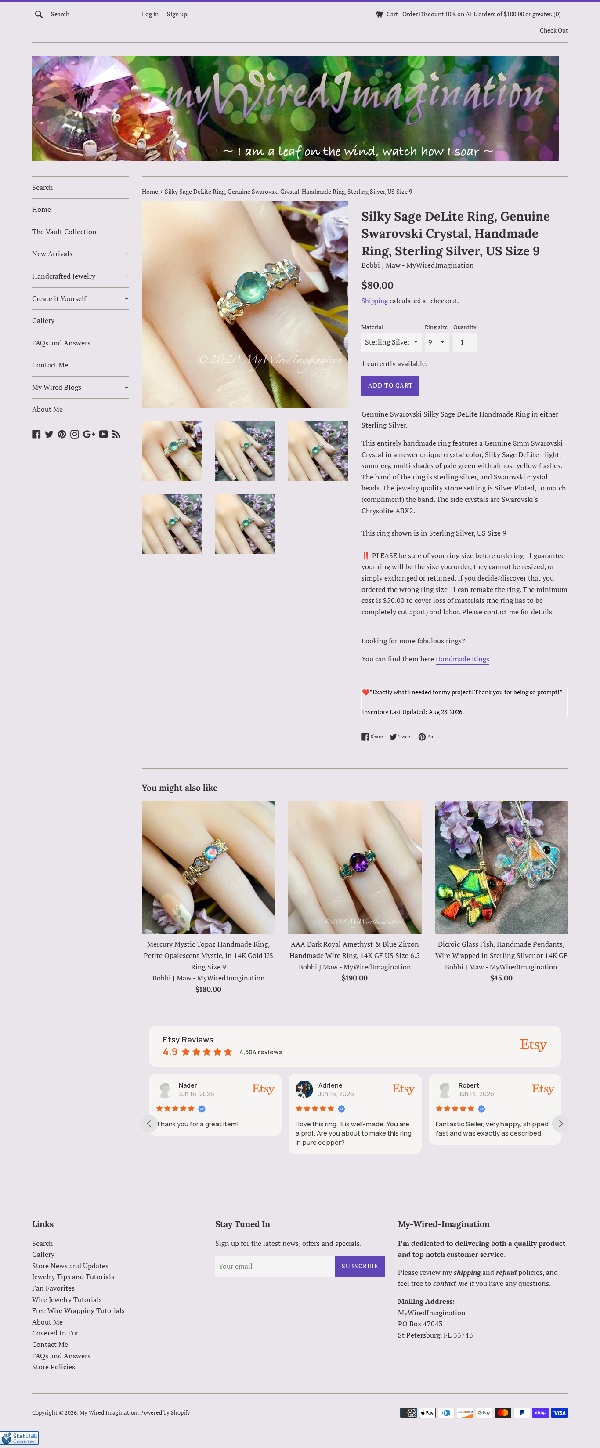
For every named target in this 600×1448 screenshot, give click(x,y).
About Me (47, 409)
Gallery (43, 320)
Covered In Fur (55, 1333)
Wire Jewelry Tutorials (67, 1299)
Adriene (330, 1085)
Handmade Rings (462, 659)
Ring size (436, 327)
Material (372, 327)
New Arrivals (80, 253)
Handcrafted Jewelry (80, 276)
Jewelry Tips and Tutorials (73, 1276)
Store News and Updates (70, 1265)
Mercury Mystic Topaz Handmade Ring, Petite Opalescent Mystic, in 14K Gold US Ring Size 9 (208, 955)
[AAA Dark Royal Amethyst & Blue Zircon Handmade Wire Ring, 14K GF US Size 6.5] (354, 867)
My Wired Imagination (108, 1412)
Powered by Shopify (165, 1412)
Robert (469, 1085)
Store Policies (53, 1367)
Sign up (177, 14)
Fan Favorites (53, 1288)
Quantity (465, 327)
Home (41, 209)
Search (42, 187)
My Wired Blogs (80, 387)
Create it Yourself (80, 298)
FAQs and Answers (61, 343)
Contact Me (50, 365)
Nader (188, 1085)
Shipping (374, 300)
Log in (150, 14)
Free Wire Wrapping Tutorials (78, 1310)
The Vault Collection (64, 231)
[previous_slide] (149, 1123)
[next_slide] (561, 1123)
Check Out (554, 30)
